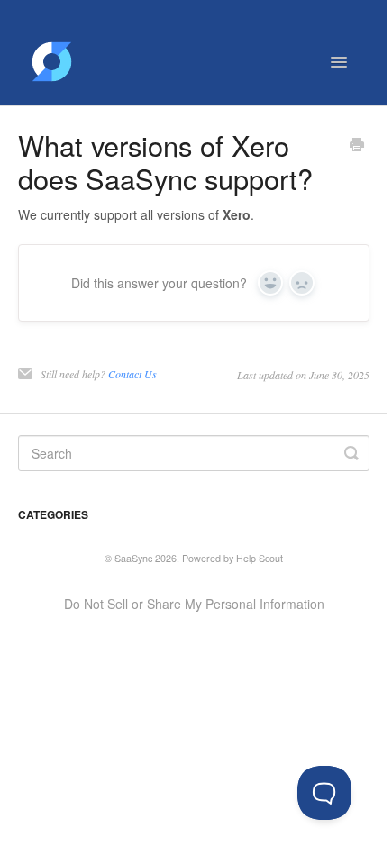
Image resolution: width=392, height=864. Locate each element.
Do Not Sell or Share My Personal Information (194, 604)
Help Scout (259, 558)
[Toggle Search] (351, 453)
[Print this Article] (357, 146)
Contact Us (132, 374)
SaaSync (133, 558)
